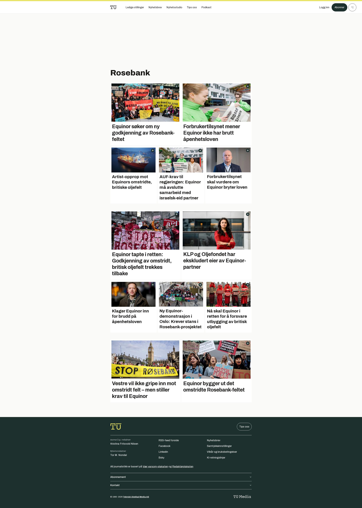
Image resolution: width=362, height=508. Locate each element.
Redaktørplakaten (182, 466)
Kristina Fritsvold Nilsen (124, 443)
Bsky (161, 457)
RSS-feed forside (169, 440)
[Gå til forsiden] (113, 7)
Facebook (164, 446)
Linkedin (163, 451)
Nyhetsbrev (213, 440)
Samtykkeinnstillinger (219, 446)
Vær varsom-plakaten (155, 466)
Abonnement (118, 477)
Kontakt (115, 485)
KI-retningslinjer (216, 457)
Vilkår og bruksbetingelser (222, 451)
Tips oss (244, 426)
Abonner (339, 7)
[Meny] (352, 7)
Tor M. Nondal (118, 455)
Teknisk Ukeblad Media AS (136, 497)
